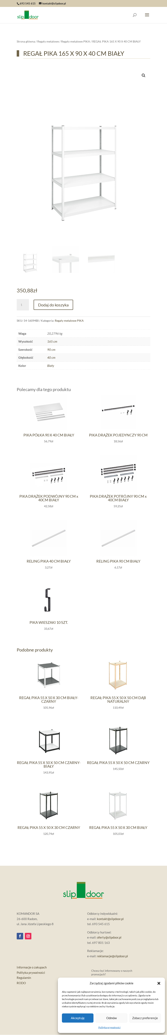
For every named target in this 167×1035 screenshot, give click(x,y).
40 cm (51, 357)
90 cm (51, 349)
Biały (50, 365)
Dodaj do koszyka (53, 304)
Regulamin (24, 977)
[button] (159, 983)
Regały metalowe (48, 41)
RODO (21, 983)
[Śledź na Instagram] (28, 936)
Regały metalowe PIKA (75, 41)
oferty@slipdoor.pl (109, 937)
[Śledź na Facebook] (20, 936)
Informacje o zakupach (32, 967)
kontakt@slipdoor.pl (110, 919)
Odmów (111, 1018)
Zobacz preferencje (145, 1018)
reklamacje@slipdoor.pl (112, 956)
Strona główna (26, 41)
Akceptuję (78, 1018)
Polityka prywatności (109, 1027)
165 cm (52, 341)
